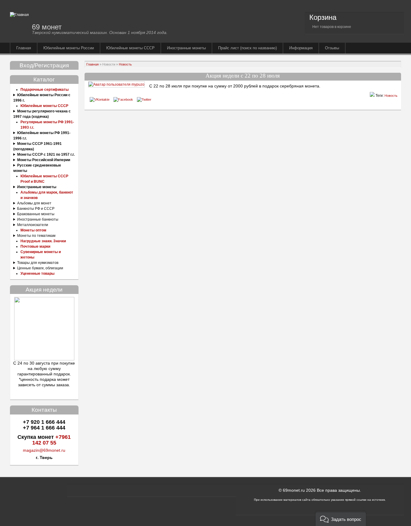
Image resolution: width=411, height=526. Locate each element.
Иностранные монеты (186, 48)
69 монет (47, 27)
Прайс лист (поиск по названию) (247, 48)
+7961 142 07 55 (51, 440)
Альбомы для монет (34, 203)
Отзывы (332, 48)
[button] (341, 518)
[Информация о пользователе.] (116, 84)
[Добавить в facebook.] (123, 99)
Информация (301, 48)
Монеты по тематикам (36, 236)
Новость (125, 64)
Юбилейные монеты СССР (130, 48)
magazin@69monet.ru (44, 450)
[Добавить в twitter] (144, 99)
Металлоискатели (32, 225)
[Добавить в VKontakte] (99, 99)
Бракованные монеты (35, 214)
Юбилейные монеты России (68, 48)
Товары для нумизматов (37, 263)
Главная (23, 48)
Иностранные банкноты (37, 219)
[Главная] (19, 15)
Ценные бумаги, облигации (40, 268)
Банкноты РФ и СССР (35, 208)
